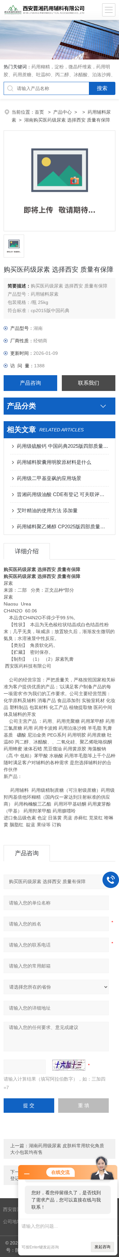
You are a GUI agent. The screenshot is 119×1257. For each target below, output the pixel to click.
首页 (40, 112)
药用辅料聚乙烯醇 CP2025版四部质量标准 (63, 526)
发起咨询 (102, 1247)
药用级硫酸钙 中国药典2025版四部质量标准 (63, 446)
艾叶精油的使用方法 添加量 (47, 510)
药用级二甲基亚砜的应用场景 (49, 478)
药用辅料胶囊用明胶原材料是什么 (54, 462)
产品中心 (62, 112)
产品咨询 (30, 383)
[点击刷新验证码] (68, 1065)
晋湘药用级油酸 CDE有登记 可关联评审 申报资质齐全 (63, 494)
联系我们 (88, 383)
